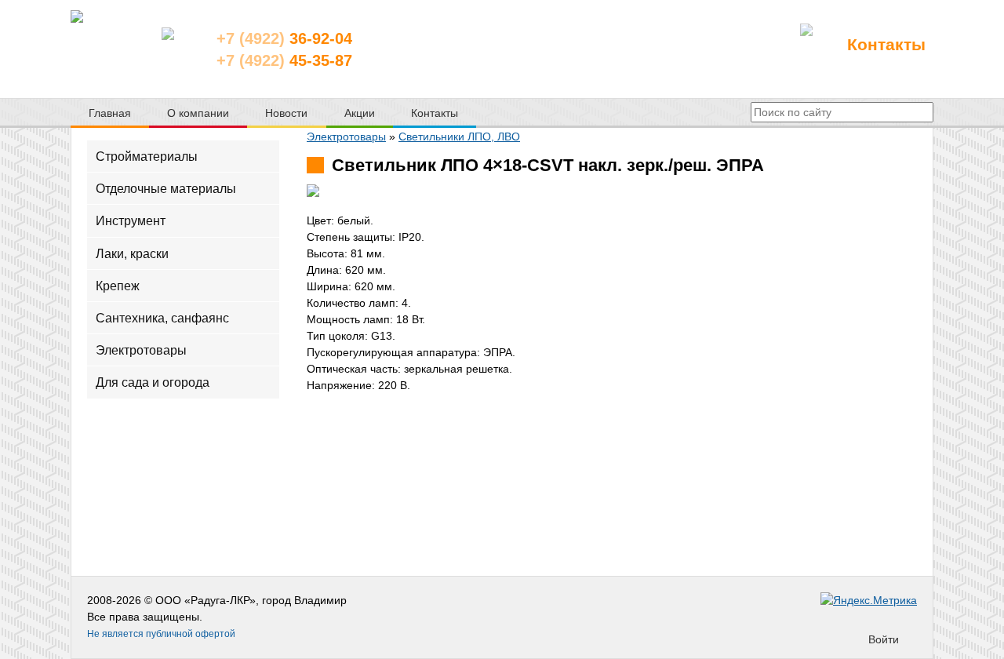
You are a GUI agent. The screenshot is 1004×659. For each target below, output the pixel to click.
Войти (883, 639)
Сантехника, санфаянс (162, 318)
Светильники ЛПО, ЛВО (459, 136)
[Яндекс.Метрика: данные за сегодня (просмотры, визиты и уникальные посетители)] (868, 600)
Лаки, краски (132, 253)
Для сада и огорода (152, 382)
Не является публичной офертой (161, 633)
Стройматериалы (147, 156)
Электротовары (141, 350)
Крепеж (118, 285)
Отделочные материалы (166, 188)
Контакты (886, 44)
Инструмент (131, 221)
